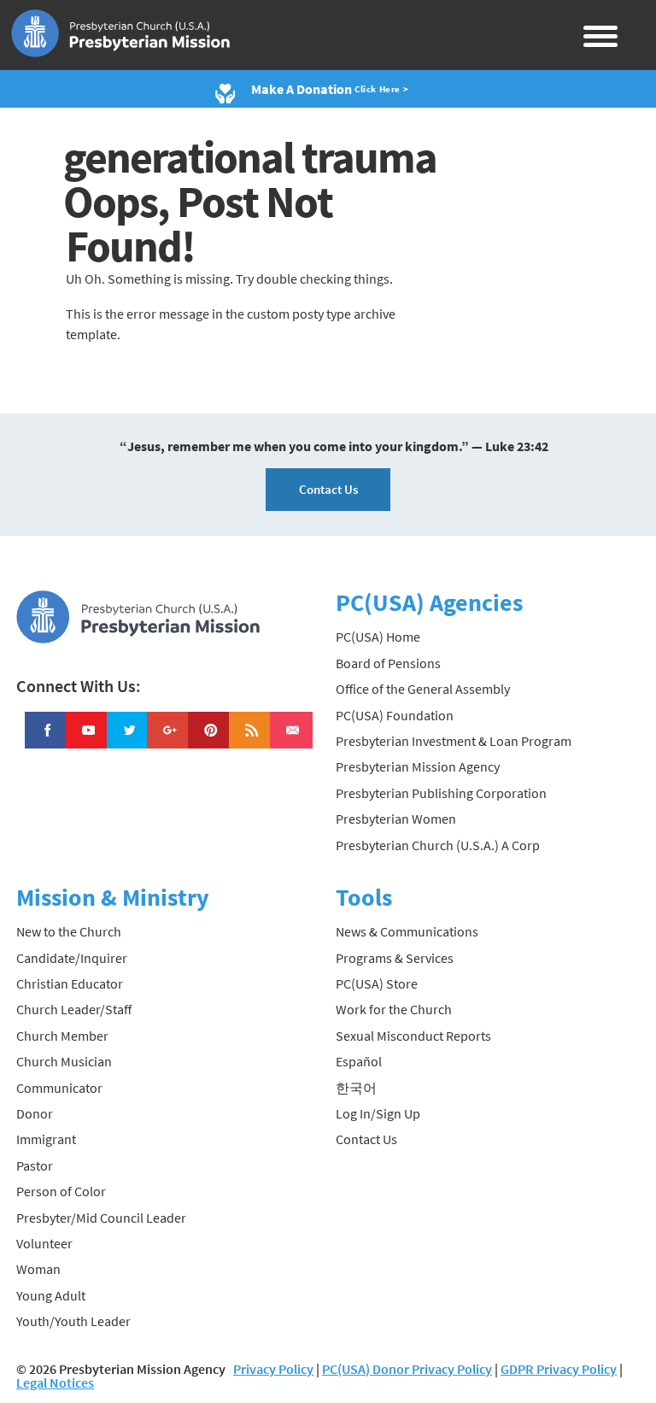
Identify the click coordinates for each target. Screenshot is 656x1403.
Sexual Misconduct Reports (413, 1035)
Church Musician (64, 1061)
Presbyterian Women (396, 818)
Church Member (62, 1035)
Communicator (59, 1087)
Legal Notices (55, 1382)
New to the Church (68, 931)
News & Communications (407, 931)
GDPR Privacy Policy (559, 1368)
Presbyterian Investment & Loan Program (453, 740)
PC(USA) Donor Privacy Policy (407, 1368)
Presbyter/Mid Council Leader (101, 1217)
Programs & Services (395, 957)
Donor (34, 1113)
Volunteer (44, 1243)
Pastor (34, 1165)
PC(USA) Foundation (395, 715)
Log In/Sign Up (378, 1113)
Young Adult (50, 1295)
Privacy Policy (273, 1368)
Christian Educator (69, 983)
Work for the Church (394, 1009)
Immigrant (46, 1139)
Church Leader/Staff (74, 1009)
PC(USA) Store (377, 983)
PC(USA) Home (378, 636)
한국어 (356, 1087)
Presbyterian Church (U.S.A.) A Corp (438, 845)
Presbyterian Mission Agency (418, 766)
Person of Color (61, 1191)
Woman (38, 1268)
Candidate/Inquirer (71, 957)
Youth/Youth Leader (73, 1321)
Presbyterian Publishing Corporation (441, 792)
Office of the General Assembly (423, 688)
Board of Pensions (388, 663)
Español (359, 1061)
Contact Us (328, 489)
